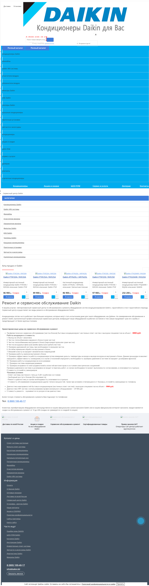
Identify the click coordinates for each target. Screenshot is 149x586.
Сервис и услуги (100, 186)
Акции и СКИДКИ (14, 511)
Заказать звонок (15, 573)
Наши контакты (13, 507)
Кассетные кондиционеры (17, 450)
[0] (79, 37)
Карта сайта (12, 522)
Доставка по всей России (17, 496)
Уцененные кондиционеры (14, 257)
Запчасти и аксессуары (13, 252)
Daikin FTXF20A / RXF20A (14, 277)
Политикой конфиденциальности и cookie (98, 584)
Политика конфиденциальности (19, 515)
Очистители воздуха (12, 219)
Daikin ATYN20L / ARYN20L (75, 277)
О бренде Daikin (13, 489)
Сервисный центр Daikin (17, 500)
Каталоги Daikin (13, 539)
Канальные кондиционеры (17, 454)
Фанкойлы (8, 214)
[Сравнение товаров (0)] (75, 37)
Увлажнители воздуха (12, 223)
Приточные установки (13, 247)
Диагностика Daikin (14, 553)
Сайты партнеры (13, 519)
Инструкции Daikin (14, 542)
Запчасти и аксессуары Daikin (19, 550)
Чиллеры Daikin (10, 238)
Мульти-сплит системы (16, 447)
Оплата (10, 485)
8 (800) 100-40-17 (17, 401)
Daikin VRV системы (11, 209)
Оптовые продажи (14, 493)
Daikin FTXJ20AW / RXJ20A (134, 277)
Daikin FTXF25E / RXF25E (103, 277)
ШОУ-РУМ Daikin (13, 535)
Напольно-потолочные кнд (17, 458)
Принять (120, 584)
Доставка (6, 6)
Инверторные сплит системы (18, 546)
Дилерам (126, 186)
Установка (17, 6)
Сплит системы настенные (17, 443)
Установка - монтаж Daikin (17, 504)
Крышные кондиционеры (14, 243)
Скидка (16, 293)
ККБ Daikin (8, 233)
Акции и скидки (51, 186)
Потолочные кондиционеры (18, 461)
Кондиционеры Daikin (12, 204)
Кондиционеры (20, 186)
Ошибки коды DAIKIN (15, 531)
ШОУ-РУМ (75, 186)
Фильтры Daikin (10, 228)
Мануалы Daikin (13, 557)
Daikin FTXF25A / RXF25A (44, 277)
